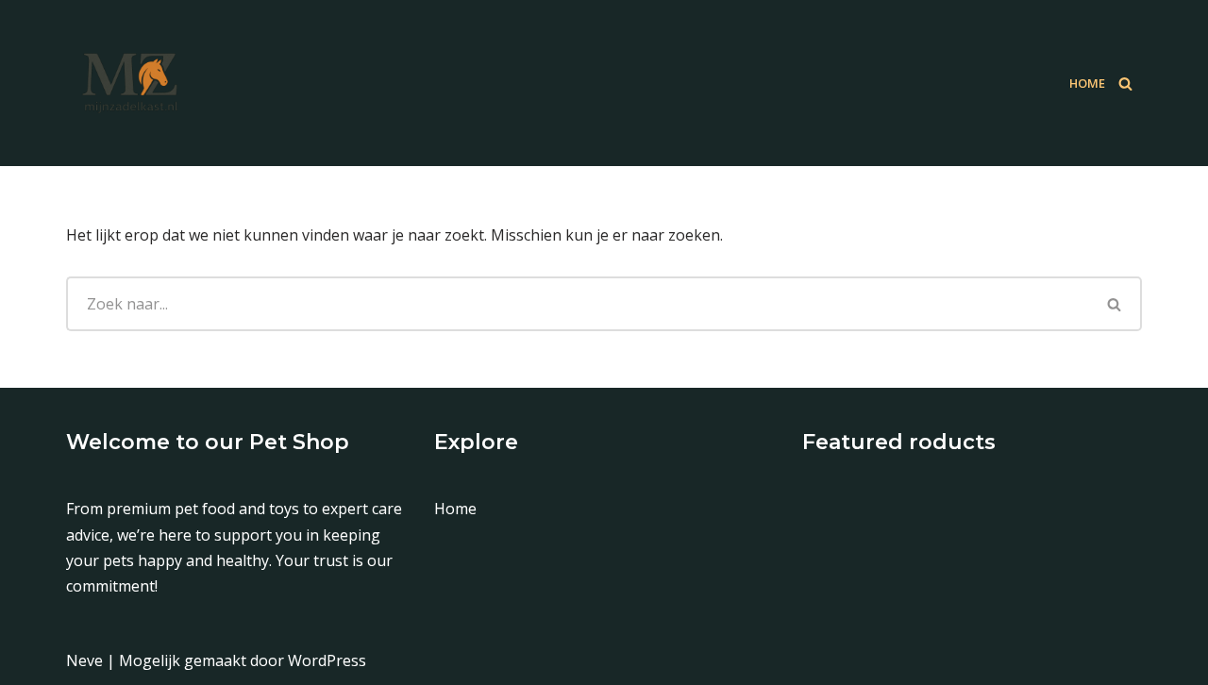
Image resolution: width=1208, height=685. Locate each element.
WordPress (327, 660)
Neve (84, 660)
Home (1087, 83)
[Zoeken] (1125, 83)
